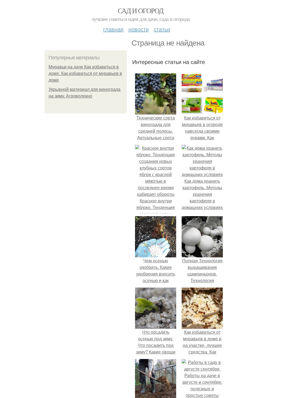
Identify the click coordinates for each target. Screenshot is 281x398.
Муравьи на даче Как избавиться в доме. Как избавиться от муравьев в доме (85, 73)
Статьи (162, 29)
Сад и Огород (141, 10)
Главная (113, 29)
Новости (138, 29)
